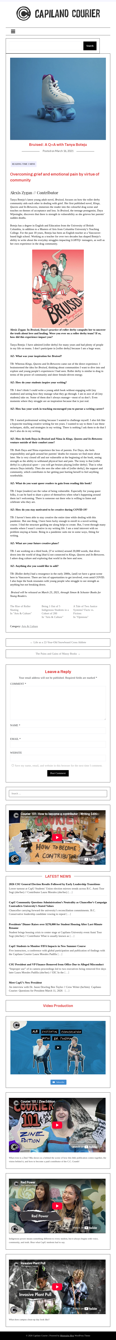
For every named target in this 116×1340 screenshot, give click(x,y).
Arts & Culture (29, 626)
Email (15, 738)
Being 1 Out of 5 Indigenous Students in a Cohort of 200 (55, 610)
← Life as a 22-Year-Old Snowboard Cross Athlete (58, 642)
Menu (58, 31)
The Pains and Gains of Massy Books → (58, 653)
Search (89, 46)
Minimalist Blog (67, 1336)
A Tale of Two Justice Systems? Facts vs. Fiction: (85, 610)
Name (15, 725)
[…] (70, 892)
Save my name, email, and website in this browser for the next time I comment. (58, 765)
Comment (18, 683)
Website (16, 752)
